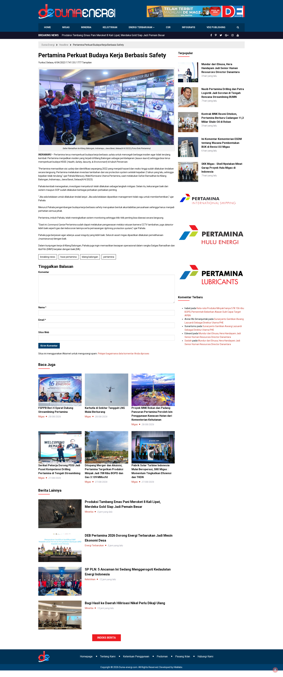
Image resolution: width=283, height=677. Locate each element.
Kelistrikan (110, 27)
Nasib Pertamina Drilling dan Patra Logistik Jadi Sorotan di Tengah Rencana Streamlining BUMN (222, 93)
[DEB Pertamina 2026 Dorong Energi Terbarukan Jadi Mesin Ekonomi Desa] (60, 547)
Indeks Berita (106, 637)
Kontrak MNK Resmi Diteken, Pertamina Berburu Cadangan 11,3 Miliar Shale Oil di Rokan (222, 117)
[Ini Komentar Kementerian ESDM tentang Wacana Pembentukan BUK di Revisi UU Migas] (188, 146)
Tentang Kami (107, 656)
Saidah (188, 340)
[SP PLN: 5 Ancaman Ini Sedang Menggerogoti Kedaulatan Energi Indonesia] (60, 581)
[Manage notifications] (275, 669)
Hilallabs (178, 667)
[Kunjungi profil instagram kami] (234, 35)
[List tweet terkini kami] (224, 35)
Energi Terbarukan (141, 27)
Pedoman (162, 656)
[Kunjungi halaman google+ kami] (229, 35)
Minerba (87, 27)
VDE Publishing (216, 27)
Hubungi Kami (205, 656)
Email (42, 320)
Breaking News (47, 257)
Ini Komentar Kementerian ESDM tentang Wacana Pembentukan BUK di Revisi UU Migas (221, 142)
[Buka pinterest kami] (220, 35)
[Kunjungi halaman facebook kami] (216, 35)
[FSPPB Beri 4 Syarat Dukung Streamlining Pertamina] (60, 389)
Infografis (189, 27)
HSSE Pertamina (68, 257)
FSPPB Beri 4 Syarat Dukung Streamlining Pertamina (92, 35)
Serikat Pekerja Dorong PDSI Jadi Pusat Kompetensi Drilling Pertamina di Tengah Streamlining (59, 469)
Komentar (43, 272)
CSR (168, 27)
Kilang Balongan (90, 257)
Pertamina (108, 257)
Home (47, 27)
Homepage (86, 656)
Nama (42, 307)
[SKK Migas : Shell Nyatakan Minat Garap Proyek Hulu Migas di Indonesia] (188, 171)
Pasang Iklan (182, 656)
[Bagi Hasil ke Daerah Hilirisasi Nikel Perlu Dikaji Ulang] (60, 615)
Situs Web (43, 332)
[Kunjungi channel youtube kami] (238, 35)
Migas (66, 27)
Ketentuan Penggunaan (136, 656)
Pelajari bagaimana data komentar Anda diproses (123, 353)
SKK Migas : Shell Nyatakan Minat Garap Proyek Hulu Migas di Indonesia (221, 167)
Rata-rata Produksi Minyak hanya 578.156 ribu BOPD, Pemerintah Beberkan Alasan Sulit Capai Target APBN (214, 312)
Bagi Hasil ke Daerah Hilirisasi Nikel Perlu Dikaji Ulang (125, 603)
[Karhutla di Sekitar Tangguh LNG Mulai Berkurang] (106, 389)
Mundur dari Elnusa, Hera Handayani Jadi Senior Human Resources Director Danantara (220, 68)
